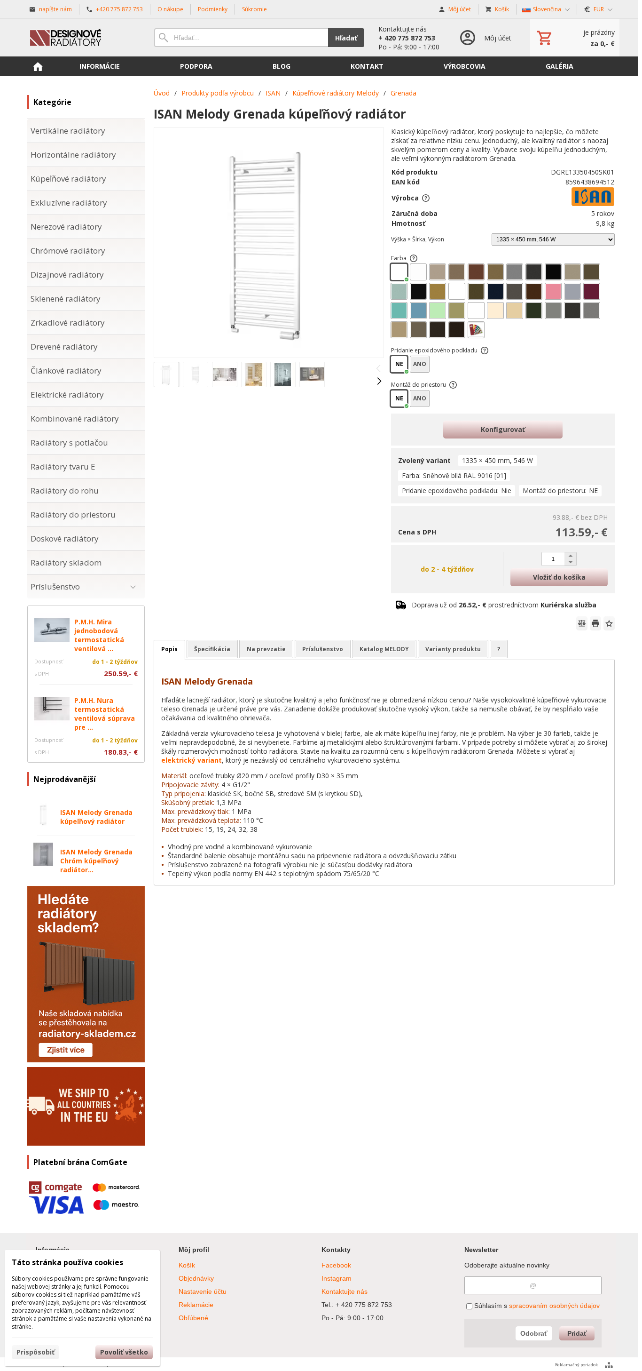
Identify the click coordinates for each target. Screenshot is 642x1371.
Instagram (336, 1278)
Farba (399, 258)
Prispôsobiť (35, 1351)
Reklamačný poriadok (576, 1365)
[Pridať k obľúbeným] (609, 623)
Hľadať (346, 37)
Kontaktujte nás (344, 1291)
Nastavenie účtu (203, 1291)
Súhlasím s (536, 1305)
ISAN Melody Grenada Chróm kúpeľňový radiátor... (96, 860)
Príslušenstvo (322, 649)
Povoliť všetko (124, 1351)
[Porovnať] (581, 623)
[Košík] (574, 37)
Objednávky (196, 1278)
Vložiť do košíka (559, 577)
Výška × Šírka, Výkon (417, 239)
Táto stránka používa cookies (67, 1262)
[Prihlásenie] (485, 37)
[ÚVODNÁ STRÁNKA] (37, 66)
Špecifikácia (212, 649)
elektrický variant (191, 760)
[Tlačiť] (595, 623)
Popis (169, 649)
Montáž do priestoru (418, 385)
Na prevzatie (266, 649)
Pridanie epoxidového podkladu (434, 350)
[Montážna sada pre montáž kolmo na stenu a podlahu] (453, 385)
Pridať (577, 1333)
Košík (187, 1265)
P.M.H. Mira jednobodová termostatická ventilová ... (99, 635)
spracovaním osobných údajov (554, 1305)
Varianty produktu (453, 649)
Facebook (336, 1265)
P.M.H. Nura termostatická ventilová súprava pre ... (104, 714)
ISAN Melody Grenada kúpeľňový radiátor (96, 817)
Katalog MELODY (384, 649)
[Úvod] (81, 37)
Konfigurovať (503, 429)
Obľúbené (193, 1318)
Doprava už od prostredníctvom (504, 604)
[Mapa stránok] (609, 1365)
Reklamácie (196, 1304)
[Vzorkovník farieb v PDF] (413, 258)
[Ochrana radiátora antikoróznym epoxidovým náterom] (484, 350)
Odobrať (534, 1333)
